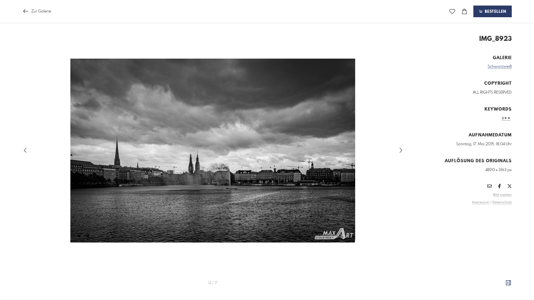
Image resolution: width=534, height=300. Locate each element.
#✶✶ (506, 118)
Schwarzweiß (500, 67)
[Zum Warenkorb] (464, 11)
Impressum (480, 202)
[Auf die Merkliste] (452, 11)
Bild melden (502, 195)
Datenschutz (502, 202)
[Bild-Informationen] (508, 283)
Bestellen (494, 12)
